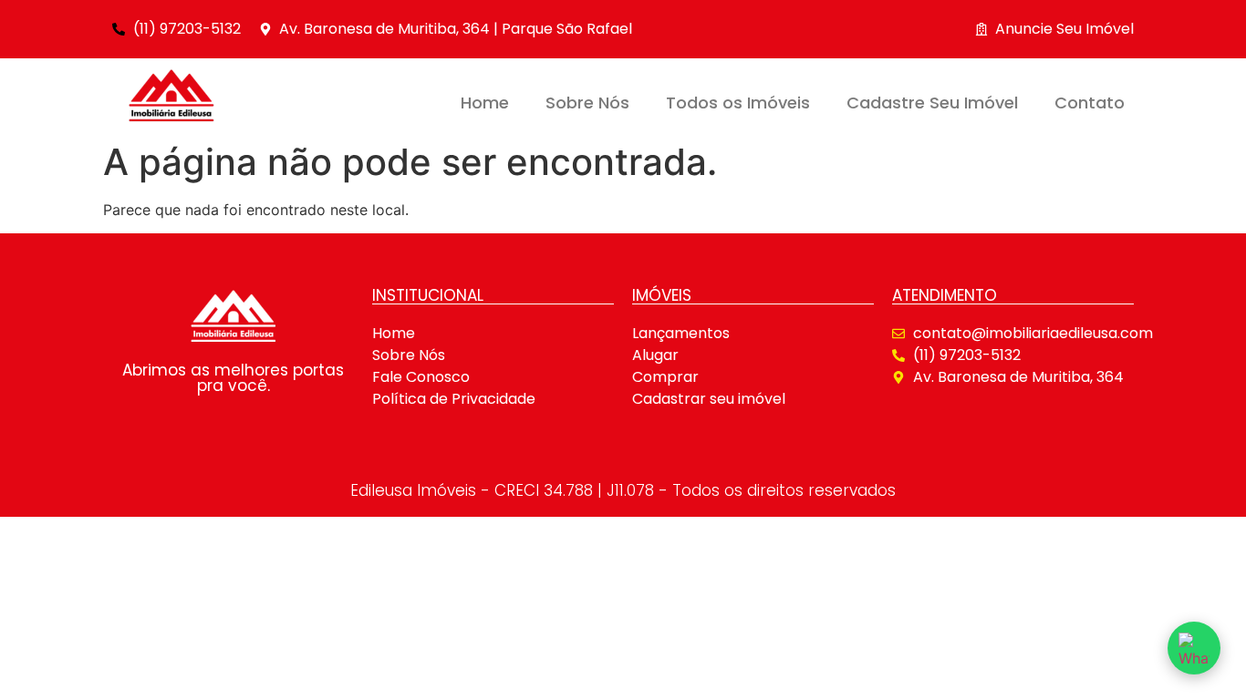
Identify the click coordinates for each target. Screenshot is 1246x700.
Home (485, 102)
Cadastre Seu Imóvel (932, 102)
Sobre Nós (587, 102)
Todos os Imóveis (738, 102)
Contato (1089, 102)
